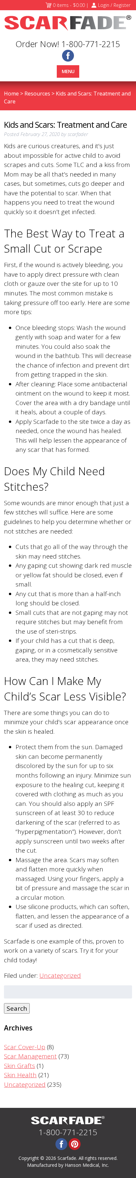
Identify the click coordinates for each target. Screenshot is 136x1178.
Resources (37, 93)
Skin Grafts (19, 1065)
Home (11, 93)
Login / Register (114, 5)
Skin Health (20, 1075)
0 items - (69, 5)
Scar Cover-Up (24, 1047)
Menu (68, 71)
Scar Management (30, 1056)
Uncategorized (60, 975)
